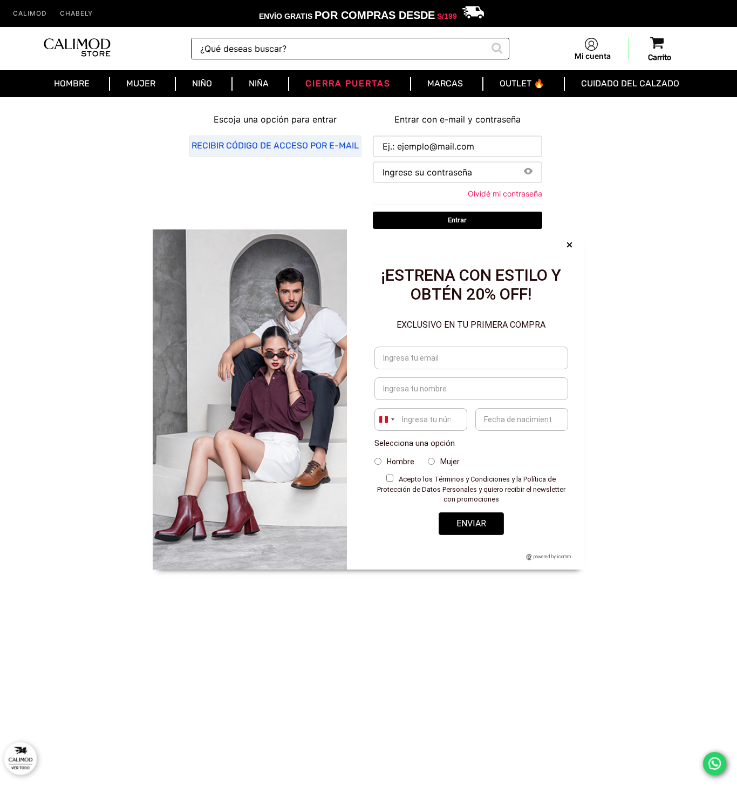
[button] (528, 172)
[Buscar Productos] (496, 47)
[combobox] (350, 48)
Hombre (400, 461)
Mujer (450, 461)
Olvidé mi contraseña (505, 193)
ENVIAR (471, 523)
